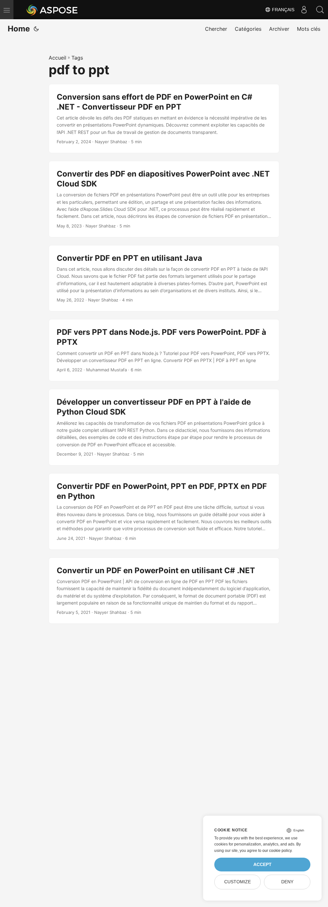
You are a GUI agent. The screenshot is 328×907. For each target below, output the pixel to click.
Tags (77, 57)
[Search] (320, 9)
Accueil (57, 57)
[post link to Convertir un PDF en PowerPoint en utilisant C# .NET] (164, 591)
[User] (304, 9)
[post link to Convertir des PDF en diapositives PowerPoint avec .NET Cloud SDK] (164, 199)
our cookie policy (276, 850)
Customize (237, 881)
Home (19, 28)
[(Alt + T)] (36, 28)
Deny (287, 881)
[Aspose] (52, 10)
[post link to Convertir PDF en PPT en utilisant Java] (164, 278)
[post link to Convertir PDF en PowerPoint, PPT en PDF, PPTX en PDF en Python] (164, 511)
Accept (262, 864)
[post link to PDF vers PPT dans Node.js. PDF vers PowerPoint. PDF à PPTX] (164, 350)
